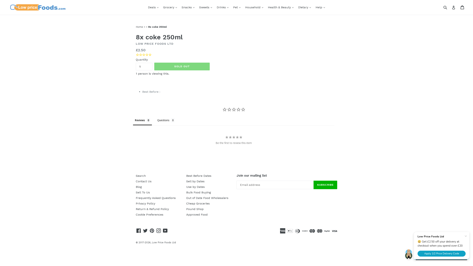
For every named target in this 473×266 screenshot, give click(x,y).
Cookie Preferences (149, 214)
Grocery (171, 7)
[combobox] (448, 7)
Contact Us (144, 181)
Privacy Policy (145, 203)
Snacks (189, 7)
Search (141, 176)
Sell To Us (143, 192)
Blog (139, 187)
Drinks (223, 7)
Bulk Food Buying (198, 192)
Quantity (142, 59)
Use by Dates (195, 187)
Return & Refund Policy (152, 209)
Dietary (305, 7)
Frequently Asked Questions (156, 198)
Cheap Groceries (198, 203)
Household (255, 7)
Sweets (206, 7)
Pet (237, 7)
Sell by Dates (195, 181)
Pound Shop (195, 209)
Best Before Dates (198, 176)
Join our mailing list (251, 175)
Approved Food (197, 214)
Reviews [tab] (140, 120)
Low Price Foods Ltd (164, 242)
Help (321, 7)
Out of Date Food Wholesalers (207, 198)
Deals (154, 7)
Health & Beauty (281, 7)
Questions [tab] (163, 120)
